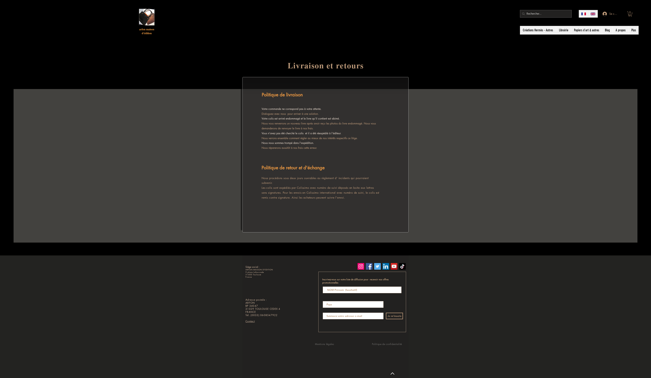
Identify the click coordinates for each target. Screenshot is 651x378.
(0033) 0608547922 (264, 315)
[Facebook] (369, 266)
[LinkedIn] (385, 266)
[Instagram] (361, 266)
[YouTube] (394, 266)
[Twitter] (377, 266)
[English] (593, 13)
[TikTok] (402, 266)
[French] (583, 13)
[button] (630, 13)
